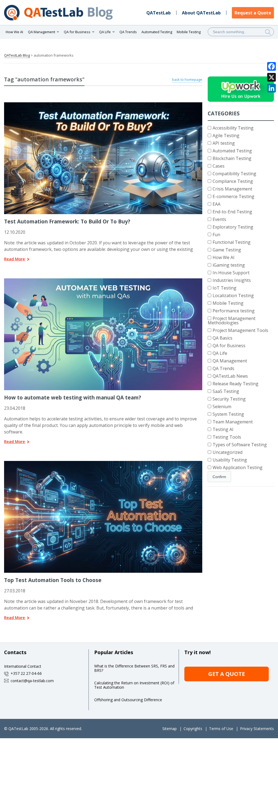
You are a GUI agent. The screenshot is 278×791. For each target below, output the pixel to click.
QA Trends (128, 31)
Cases (219, 166)
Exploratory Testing (233, 227)
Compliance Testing (233, 181)
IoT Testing (224, 288)
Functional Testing (232, 242)
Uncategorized (227, 452)
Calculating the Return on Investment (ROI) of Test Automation (134, 685)
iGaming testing (229, 265)
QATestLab (158, 13)
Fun (216, 234)
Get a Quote (226, 674)
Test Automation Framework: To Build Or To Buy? (67, 221)
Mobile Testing (189, 31)
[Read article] (96, 104)
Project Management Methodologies (231, 320)
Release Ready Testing (235, 383)
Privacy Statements (257, 728)
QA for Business (229, 345)
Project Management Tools (240, 330)
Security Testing (229, 399)
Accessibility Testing (233, 128)
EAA (216, 204)
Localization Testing (233, 295)
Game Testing (227, 250)
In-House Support (231, 272)
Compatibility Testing (234, 173)
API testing (224, 143)
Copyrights (193, 728)
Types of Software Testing (240, 444)
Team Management (233, 422)
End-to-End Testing (232, 212)
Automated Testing (156, 31)
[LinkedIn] (271, 88)
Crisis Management (232, 189)
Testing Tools (227, 437)
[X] (271, 77)
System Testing (228, 414)
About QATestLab (201, 13)
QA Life (220, 353)
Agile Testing (226, 135)
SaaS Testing (226, 391)
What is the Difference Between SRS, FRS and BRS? (134, 668)
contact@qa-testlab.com (32, 680)
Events (219, 219)
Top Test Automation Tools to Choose (53, 580)
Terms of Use (221, 728)
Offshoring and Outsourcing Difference (128, 699)
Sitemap (169, 728)
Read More (14, 259)
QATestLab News (230, 376)
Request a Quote (253, 13)
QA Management (230, 361)
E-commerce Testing (233, 196)
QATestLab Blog (17, 55)
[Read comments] (110, 104)
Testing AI (223, 429)
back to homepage (187, 79)
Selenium (222, 406)
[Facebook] (271, 66)
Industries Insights (232, 280)
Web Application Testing (238, 467)
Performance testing (234, 311)
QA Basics (222, 338)
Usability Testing (230, 460)
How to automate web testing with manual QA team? (72, 397)
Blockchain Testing (232, 158)
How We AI (14, 31)
